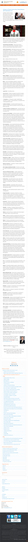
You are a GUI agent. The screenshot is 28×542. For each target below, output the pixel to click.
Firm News (3, 495)
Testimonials (3, 488)
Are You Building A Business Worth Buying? (9, 401)
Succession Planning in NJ (7, 383)
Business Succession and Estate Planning (8, 414)
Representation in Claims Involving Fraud (8, 423)
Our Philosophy (4, 494)
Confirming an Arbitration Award (7, 430)
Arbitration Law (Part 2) (6, 429)
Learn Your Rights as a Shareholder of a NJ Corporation (10, 395)
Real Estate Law (15, 513)
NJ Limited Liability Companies (6, 455)
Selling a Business (5, 458)
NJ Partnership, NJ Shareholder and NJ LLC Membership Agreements (12, 420)
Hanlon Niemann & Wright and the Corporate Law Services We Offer (11, 398)
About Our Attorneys (4, 479)
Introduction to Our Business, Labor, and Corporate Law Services (10, 448)
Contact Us (3, 482)
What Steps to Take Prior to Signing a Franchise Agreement (10, 392)
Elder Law (11, 513)
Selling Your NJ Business (6, 379)
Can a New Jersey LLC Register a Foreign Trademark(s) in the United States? (12, 441)
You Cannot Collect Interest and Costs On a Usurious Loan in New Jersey (12, 444)
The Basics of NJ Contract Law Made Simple (9, 382)
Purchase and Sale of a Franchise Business (8, 426)
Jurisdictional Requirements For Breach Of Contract (10, 404)
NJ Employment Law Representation (7, 461)
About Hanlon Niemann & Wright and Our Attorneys (8, 498)
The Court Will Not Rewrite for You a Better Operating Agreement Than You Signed (13, 438)
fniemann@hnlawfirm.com (8, 341)
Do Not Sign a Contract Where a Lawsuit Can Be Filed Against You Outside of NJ (13, 407)
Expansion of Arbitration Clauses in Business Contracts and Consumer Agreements (13, 408)
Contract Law (5, 411)
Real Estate (4, 468)
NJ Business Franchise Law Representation (8, 417)
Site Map (3, 491)
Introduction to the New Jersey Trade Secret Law (9, 371)
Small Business (5, 432)
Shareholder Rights (6, 433)
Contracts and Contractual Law (6, 454)
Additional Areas (20, 513)
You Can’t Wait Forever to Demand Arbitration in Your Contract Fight (12, 389)
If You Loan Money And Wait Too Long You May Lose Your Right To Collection (12, 386)
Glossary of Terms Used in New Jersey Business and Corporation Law (11, 374)
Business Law (4, 465)
